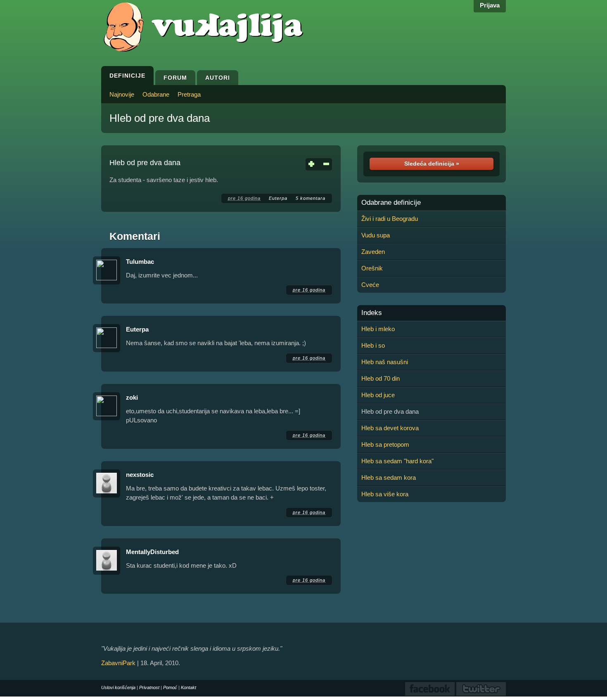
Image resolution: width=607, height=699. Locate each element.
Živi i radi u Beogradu (389, 218)
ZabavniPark (118, 662)
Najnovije (121, 94)
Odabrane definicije (391, 202)
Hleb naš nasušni (384, 361)
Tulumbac (140, 261)
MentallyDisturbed (152, 551)
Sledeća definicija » (431, 163)
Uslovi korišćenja (118, 687)
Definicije (127, 75)
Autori (217, 77)
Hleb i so (373, 345)
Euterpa (278, 198)
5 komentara (310, 198)
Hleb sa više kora (384, 494)
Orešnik (372, 268)
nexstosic (140, 474)
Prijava (490, 5)
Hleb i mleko (378, 328)
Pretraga (189, 94)
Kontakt (188, 687)
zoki (132, 397)
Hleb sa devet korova (390, 427)
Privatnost (149, 687)
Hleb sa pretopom (385, 444)
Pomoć (170, 687)
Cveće (370, 284)
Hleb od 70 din (380, 378)
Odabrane (155, 94)
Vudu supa (375, 235)
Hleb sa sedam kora (388, 477)
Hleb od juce (378, 394)
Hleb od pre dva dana (159, 118)
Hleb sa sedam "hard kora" (397, 460)
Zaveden (373, 251)
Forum (175, 77)
